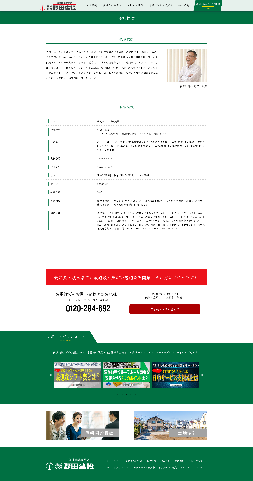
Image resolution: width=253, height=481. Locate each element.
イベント (185, 467)
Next (201, 375)
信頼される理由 (112, 5)
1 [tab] (117, 394)
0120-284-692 (88, 308)
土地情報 (136, 7)
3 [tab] (126, 394)
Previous (51, 375)
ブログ (137, 25)
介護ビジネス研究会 (161, 5)
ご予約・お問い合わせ (165, 309)
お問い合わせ (196, 460)
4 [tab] (130, 394)
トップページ (114, 460)
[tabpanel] (77, 375)
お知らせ (198, 467)
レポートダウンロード (118, 467)
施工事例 (92, 5)
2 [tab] (122, 394)
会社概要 (183, 5)
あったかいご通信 (136, 16)
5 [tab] (135, 394)
